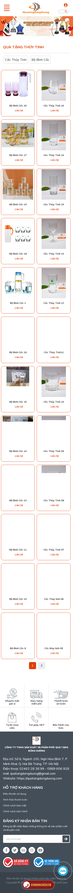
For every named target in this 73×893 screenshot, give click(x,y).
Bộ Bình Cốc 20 (18, 105)
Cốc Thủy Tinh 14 (53, 155)
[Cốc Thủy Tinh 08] (54, 480)
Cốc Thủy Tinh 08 (53, 500)
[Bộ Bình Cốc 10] (17, 579)
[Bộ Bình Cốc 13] (18, 480)
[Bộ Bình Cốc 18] (18, 234)
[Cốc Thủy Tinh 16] (54, 86)
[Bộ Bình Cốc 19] (18, 184)
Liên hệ (19, 110)
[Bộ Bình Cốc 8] (18, 628)
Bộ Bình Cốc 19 (18, 204)
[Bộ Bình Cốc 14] (18, 431)
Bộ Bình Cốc (40, 60)
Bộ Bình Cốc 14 (18, 451)
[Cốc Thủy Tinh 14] (54, 135)
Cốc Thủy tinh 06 (53, 598)
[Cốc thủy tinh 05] (54, 628)
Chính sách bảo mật (14, 805)
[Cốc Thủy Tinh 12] (54, 283)
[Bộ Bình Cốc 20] (18, 86)
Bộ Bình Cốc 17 (18, 155)
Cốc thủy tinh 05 (53, 648)
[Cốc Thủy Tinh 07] (54, 530)
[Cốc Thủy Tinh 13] (54, 234)
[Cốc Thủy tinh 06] (54, 579)
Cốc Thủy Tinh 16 (53, 105)
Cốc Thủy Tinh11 (54, 352)
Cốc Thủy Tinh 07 (53, 549)
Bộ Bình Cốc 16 (18, 352)
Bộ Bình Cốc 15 (18, 401)
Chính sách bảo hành (15, 811)
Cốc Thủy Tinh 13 (53, 253)
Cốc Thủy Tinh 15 (53, 204)
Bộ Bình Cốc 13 (18, 500)
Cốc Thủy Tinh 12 (53, 302)
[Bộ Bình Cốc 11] (18, 530)
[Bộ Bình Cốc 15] (17, 382)
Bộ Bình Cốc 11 (18, 549)
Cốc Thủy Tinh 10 (53, 401)
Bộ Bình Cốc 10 (18, 598)
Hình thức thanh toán (15, 799)
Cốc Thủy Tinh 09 (53, 451)
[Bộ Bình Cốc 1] (18, 283)
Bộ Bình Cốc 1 (18, 302)
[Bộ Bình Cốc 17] (18, 135)
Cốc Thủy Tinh (16, 60)
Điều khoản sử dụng (14, 793)
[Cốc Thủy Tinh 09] (54, 431)
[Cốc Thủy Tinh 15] (54, 184)
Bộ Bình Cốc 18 (18, 253)
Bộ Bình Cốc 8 (18, 648)
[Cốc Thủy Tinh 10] (54, 382)
